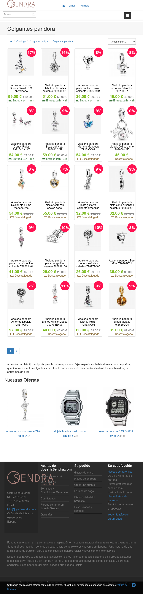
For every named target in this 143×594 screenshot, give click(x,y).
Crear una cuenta (84, 485)
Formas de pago (84, 491)
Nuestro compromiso (120, 471)
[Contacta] (64, 5)
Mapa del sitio (49, 482)
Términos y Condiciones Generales (54, 490)
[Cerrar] (134, 585)
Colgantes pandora (63, 41)
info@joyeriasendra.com (21, 509)
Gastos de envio (83, 472)
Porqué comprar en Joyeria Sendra (52, 506)
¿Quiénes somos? (51, 476)
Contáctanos (48, 498)
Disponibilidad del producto (84, 499)
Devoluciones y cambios (83, 508)
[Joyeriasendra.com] (21, 4)
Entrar (72, 5)
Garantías (47, 514)
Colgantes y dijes (39, 41)
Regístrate (84, 5)
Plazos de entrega (85, 478)
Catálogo (21, 41)
